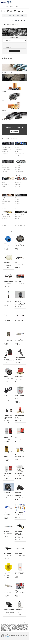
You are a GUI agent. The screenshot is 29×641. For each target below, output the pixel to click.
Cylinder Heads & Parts (19, 173)
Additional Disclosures (21, 634)
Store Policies (21, 15)
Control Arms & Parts (6, 216)
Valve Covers (17, 169)
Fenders (3, 186)
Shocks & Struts (5, 220)
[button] (4, 6)
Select (14, 50)
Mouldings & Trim (5, 184)
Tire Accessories (5, 153)
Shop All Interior (5, 208)
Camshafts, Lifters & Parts (20, 165)
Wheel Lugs (17, 218)
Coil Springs (4, 218)
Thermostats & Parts (6, 169)
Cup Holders (4, 155)
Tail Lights (17, 199)
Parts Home (6, 15)
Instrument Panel (18, 203)
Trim (3, 199)
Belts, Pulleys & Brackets (19, 171)
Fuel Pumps (17, 155)
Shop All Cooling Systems (7, 175)
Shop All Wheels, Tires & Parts (20, 225)
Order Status (13, 15)
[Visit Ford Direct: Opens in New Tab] (7, 636)
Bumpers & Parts (5, 182)
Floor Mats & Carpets (6, 147)
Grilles (3, 188)
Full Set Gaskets (18, 188)
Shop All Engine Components (20, 175)
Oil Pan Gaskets (18, 182)
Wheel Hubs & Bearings (19, 223)
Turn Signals (17, 205)
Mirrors (3, 190)
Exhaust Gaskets (18, 186)
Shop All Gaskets (18, 192)
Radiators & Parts (5, 167)
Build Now (14, 131)
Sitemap (13, 634)
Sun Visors (4, 205)
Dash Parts (4, 206)
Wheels (16, 220)
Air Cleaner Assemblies (19, 153)
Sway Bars (4, 222)
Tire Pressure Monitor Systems (21, 222)
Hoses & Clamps (5, 165)
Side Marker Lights (18, 206)
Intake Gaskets (18, 184)
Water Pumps (4, 171)
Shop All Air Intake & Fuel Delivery (19, 157)
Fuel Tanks (17, 147)
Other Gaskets (17, 190)
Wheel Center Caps (18, 216)
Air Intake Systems (18, 149)
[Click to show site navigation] (27, 6)
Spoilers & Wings (5, 151)
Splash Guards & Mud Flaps (7, 149)
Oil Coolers (4, 173)
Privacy (16, 634)
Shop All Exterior (5, 192)
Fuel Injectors (17, 151)
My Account (16, 20)
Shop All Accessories (6, 157)
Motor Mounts (17, 167)
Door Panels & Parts (6, 201)
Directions (11, 6)
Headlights (17, 201)
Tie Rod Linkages (5, 223)
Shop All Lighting (18, 208)
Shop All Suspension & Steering (8, 225)
